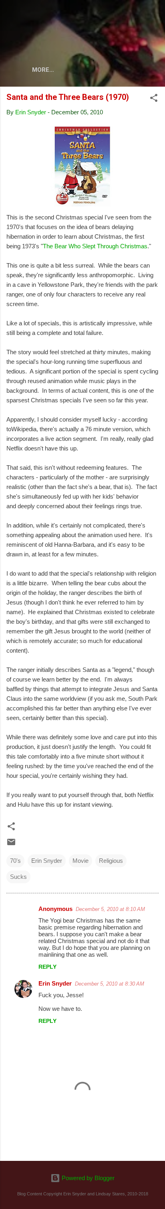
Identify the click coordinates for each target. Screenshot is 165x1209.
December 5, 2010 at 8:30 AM (109, 984)
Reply (47, 967)
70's (15, 860)
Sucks (18, 876)
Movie (80, 860)
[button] (154, 99)
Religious (111, 860)
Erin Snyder (46, 860)
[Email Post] (11, 844)
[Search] (154, 16)
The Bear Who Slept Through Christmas (95, 246)
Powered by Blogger (87, 1178)
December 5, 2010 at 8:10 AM (110, 909)
